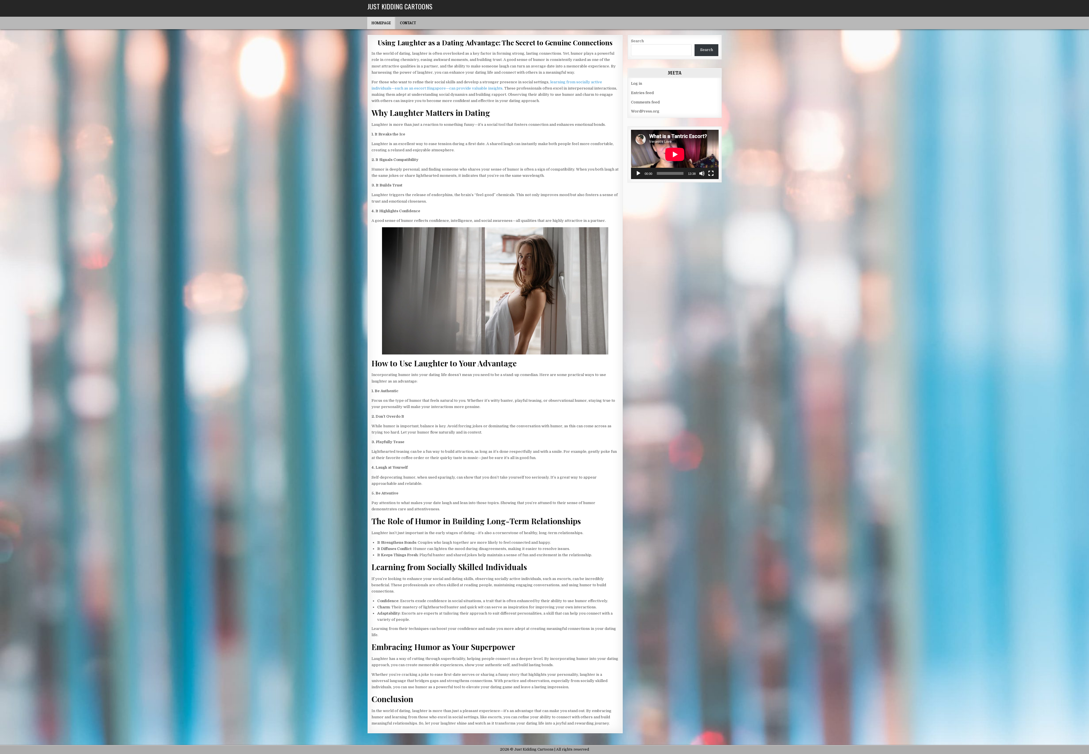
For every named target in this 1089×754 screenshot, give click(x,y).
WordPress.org (645, 111)
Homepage (381, 23)
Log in (636, 83)
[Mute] (702, 173)
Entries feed (642, 93)
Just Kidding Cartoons (399, 6)
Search (637, 41)
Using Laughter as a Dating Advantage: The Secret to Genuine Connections (495, 42)
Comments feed (645, 102)
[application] (675, 154)
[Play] (638, 173)
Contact (408, 23)
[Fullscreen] (711, 173)
